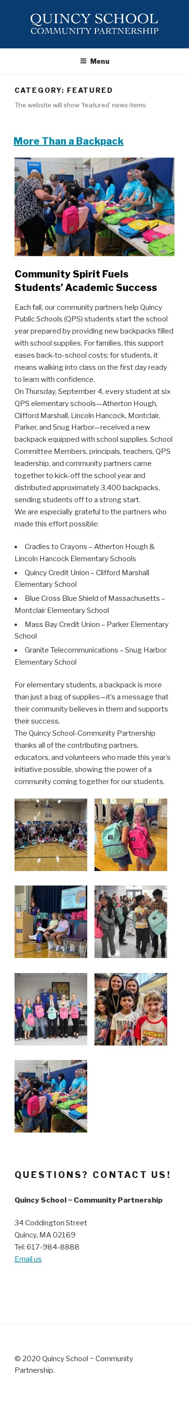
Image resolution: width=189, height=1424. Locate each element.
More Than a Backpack (69, 141)
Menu (100, 61)
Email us (28, 1259)
